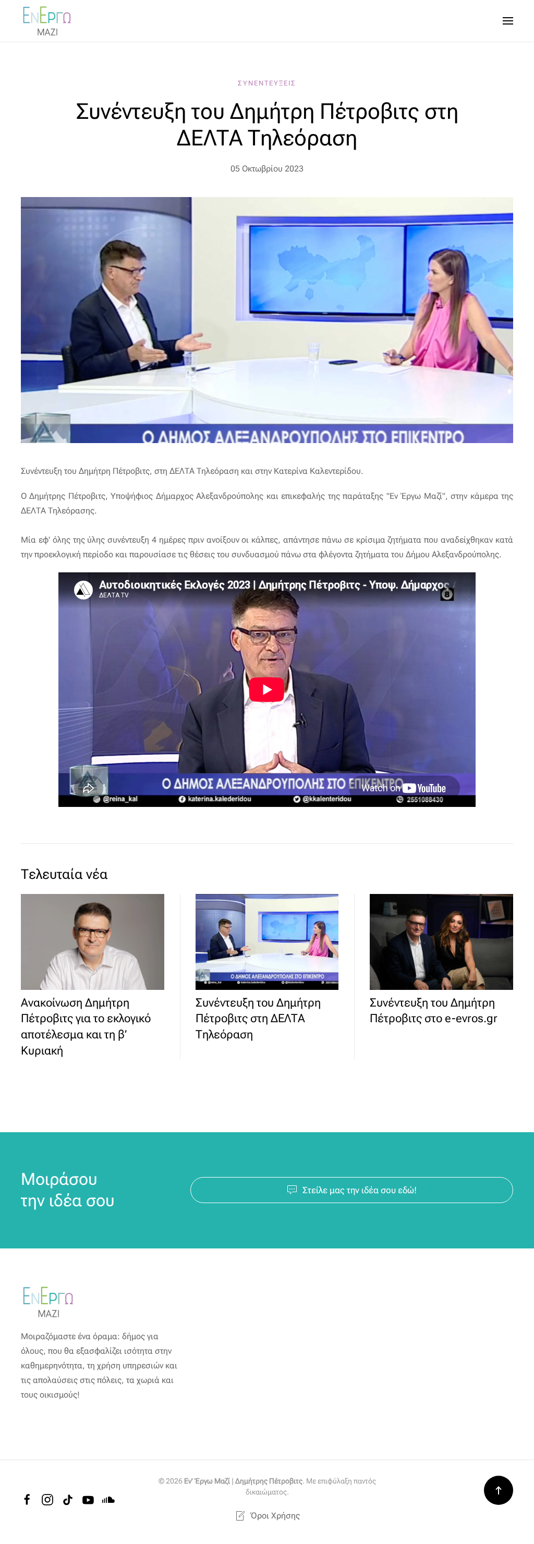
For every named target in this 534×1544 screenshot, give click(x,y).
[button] (508, 21)
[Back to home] (47, 21)
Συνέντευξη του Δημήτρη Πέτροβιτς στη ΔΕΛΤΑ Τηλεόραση (258, 1018)
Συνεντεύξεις (267, 83)
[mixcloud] (108, 1499)
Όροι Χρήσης (275, 1516)
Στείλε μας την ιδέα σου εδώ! (359, 1190)
